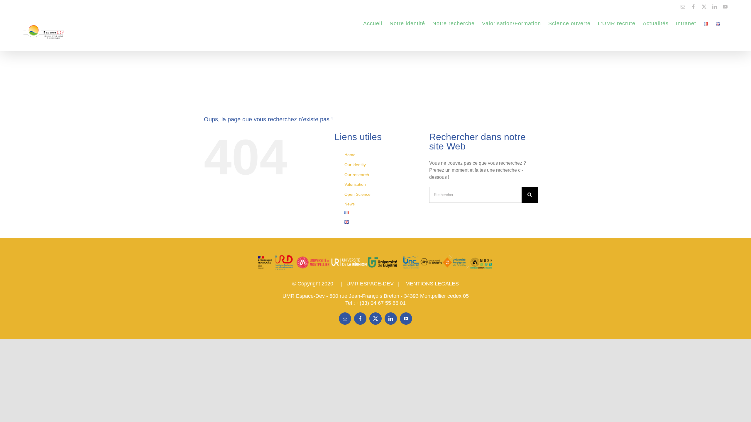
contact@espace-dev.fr (41, 6)
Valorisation (355, 184)
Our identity (355, 164)
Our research (356, 174)
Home (350, 154)
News (349, 204)
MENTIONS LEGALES (432, 284)
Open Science (357, 194)
